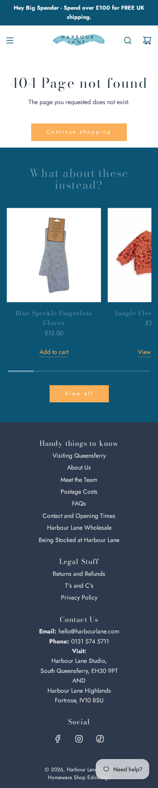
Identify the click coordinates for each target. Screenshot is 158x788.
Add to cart (54, 351)
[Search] (127, 40)
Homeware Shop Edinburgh (79, 777)
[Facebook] (58, 738)
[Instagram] (79, 738)
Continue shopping (79, 132)
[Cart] (147, 40)
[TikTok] (100, 738)
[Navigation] (9, 40)
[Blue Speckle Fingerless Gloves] (54, 255)
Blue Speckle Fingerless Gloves (53, 318)
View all (79, 394)
